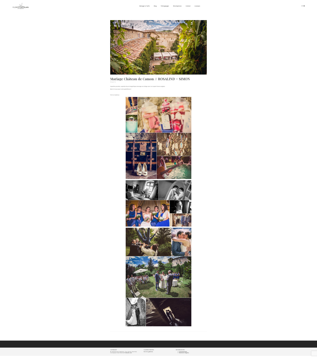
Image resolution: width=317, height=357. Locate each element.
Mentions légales (184, 352)
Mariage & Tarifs (144, 6)
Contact (188, 6)
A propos (197, 6)
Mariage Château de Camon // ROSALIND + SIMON (150, 79)
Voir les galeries (148, 351)
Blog (155, 6)
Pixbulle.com (128, 352)
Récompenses (177, 6)
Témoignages (165, 6)
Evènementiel (183, 351)
